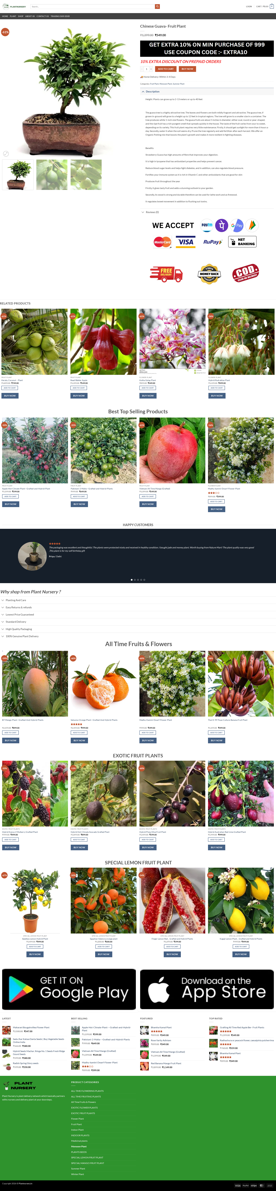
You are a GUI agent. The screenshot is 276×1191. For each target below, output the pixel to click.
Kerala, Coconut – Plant (12, 380)
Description (152, 91)
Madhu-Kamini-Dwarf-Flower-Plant (155, 720)
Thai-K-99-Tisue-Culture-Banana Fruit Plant (227, 720)
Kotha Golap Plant (147, 380)
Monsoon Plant (166, 84)
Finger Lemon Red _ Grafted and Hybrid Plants (172, 939)
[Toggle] (143, 91)
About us (30, 16)
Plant (13, 16)
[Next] (129, 90)
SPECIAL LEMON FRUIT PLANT (87, 1157)
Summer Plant (178, 84)
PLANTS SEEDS (79, 1152)
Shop (20, 16)
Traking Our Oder (60, 16)
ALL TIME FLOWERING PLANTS (87, 1090)
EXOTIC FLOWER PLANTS (84, 1107)
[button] (249, 6)
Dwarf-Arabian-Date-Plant (20, 488)
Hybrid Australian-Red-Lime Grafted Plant (227, 832)
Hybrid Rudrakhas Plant (219, 380)
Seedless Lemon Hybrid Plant (35, 939)
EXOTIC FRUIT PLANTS (83, 1113)
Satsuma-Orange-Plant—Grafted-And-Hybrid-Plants (94, 720)
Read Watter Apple (78, 380)
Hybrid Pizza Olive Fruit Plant (152, 832)
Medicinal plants (79, 1140)
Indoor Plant (77, 1129)
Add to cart (166, 69)
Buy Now (187, 69)
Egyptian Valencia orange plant (103, 939)
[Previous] (8, 90)
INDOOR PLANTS (80, 1135)
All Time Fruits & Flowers (83, 1102)
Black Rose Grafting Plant (156, 488)
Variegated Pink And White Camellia (93, 488)
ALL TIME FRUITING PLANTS (86, 1096)
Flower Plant (77, 1118)
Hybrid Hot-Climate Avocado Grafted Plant (90, 832)
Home (5, 16)
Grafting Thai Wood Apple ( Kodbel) (230, 488)
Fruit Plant (154, 84)
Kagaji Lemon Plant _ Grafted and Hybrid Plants (241, 939)
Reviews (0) (152, 212)
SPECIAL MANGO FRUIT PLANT (87, 1163)
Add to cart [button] (10, 388)
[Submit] (157, 6)
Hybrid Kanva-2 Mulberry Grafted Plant (20, 832)
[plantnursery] (14, 6)
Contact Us (43, 16)
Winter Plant (77, 1174)
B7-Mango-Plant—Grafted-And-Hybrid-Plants (22, 720)
